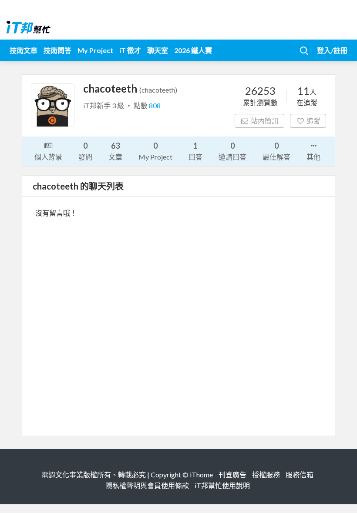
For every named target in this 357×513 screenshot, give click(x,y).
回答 (195, 151)
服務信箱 (299, 474)
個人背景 (48, 157)
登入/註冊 (332, 50)
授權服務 (266, 474)
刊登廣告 (232, 474)
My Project (95, 50)
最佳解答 (276, 151)
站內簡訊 (265, 121)
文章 (115, 151)
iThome (201, 474)
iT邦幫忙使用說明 (222, 485)
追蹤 (313, 121)
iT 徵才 (130, 50)
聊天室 (157, 50)
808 (155, 105)
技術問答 (57, 50)
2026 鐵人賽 (193, 50)
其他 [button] (313, 157)
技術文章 (23, 50)
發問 (85, 151)
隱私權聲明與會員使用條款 (147, 485)
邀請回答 (232, 151)
